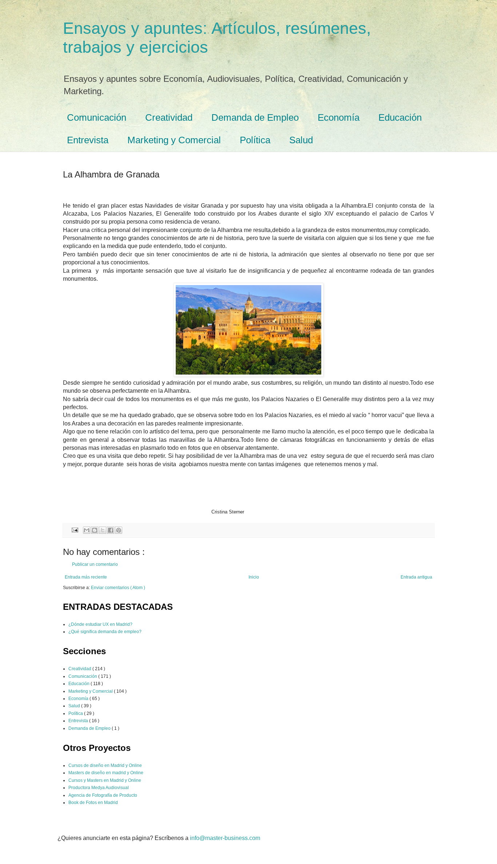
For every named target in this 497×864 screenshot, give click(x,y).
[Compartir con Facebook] (110, 530)
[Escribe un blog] (94, 530)
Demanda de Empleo (255, 117)
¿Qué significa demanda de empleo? (105, 631)
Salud (301, 140)
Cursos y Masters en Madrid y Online (104, 780)
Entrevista (87, 140)
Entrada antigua (416, 577)
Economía (338, 117)
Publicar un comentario (95, 564)
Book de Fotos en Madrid (93, 802)
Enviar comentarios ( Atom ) (118, 587)
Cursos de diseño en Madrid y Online (105, 765)
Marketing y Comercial (174, 140)
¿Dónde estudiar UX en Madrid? (100, 624)
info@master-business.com (225, 838)
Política (255, 140)
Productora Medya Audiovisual (98, 787)
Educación (400, 117)
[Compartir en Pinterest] (118, 530)
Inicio (254, 577)
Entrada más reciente (86, 577)
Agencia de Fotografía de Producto (102, 795)
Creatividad (168, 117)
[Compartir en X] (102, 530)
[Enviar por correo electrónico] (86, 530)
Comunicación (96, 117)
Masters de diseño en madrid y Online (105, 772)
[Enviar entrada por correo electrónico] (74, 530)
